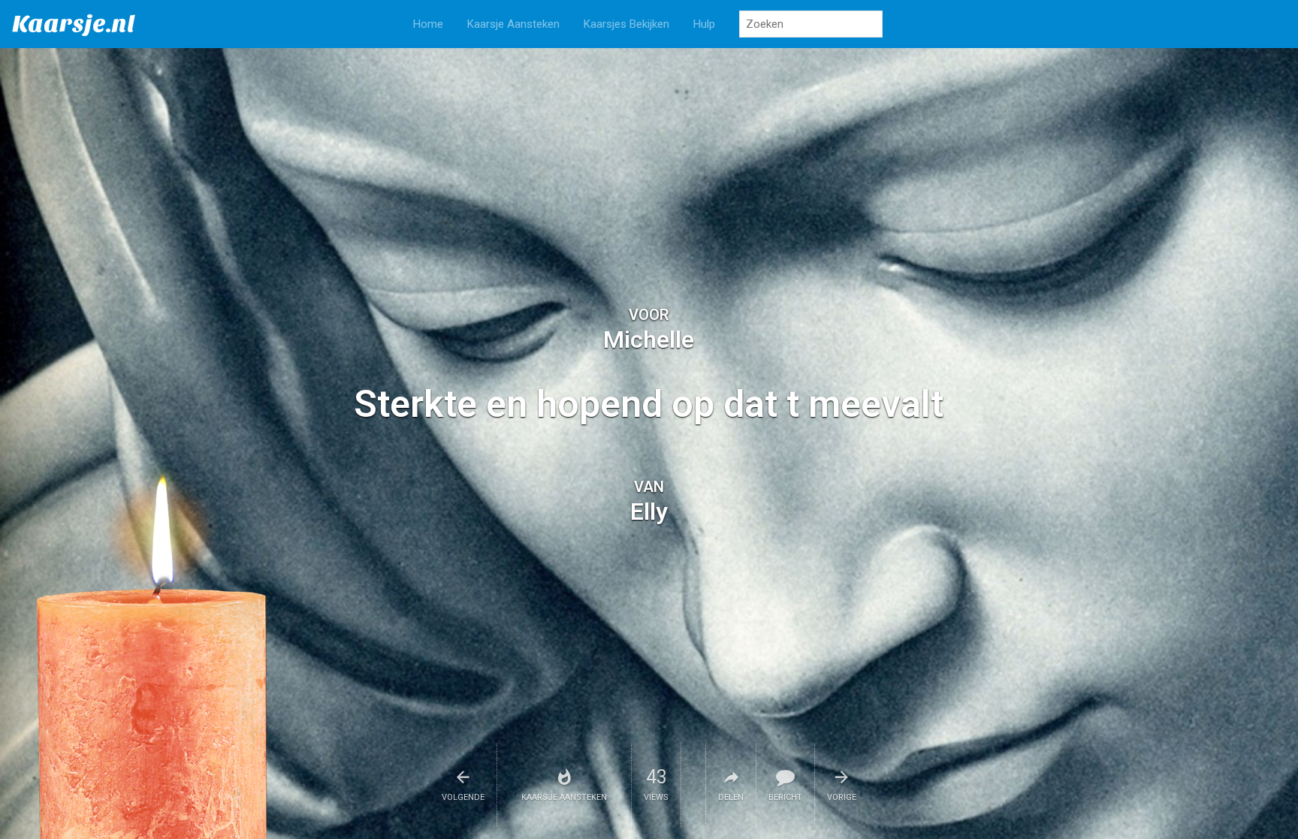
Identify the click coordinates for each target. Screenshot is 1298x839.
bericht (785, 797)
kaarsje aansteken (564, 797)
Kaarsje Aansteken (513, 24)
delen (731, 797)
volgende (463, 797)
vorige (841, 797)
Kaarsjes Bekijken (626, 24)
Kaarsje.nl (73, 24)
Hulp (704, 24)
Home (428, 24)
